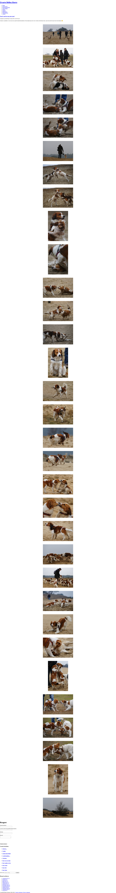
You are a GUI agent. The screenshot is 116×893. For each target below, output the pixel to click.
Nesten (3, 9)
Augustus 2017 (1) (6, 878)
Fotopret (4, 10)
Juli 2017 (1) (4, 879)
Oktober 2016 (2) (5, 887)
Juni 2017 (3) (4, 880)
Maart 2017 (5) (5, 881)
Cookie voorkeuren (19, 892)
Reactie (1, 835)
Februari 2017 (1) (5, 882)
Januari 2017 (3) (5, 883)
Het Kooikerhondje (6, 7)
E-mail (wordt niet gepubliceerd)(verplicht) (8, 828)
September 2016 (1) (6, 888)
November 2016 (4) (6, 886)
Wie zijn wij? (4, 6)
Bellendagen (4, 11)
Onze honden (5, 8)
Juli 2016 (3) (4, 890)
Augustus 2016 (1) (6, 889)
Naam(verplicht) (3, 825)
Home (3, 5)
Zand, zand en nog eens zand (7, 16)
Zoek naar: (2, 872)
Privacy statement (26, 892)
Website (1, 831)
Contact (3, 14)
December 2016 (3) (6, 884)
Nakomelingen (5, 12)
